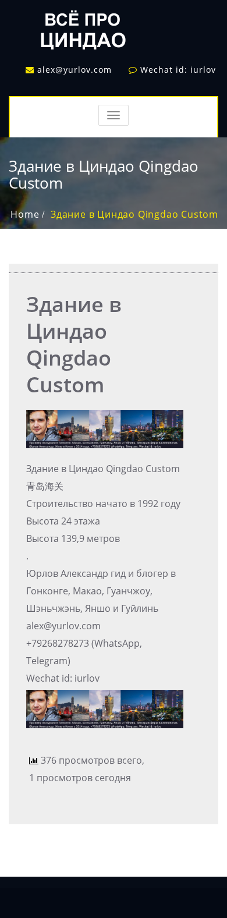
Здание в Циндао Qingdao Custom (134, 214)
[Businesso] (81, 26)
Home (24, 214)
